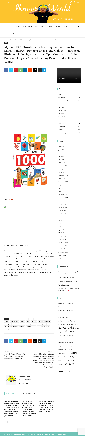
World (20, 329)
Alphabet (13, 319)
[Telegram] (44, 70)
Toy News (61, 123)
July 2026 (61, 150)
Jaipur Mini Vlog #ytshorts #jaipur (68, 281)
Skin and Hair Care (63, 120)
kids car (47, 321)
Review (22, 326)
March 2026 (61, 163)
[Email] (35, 70)
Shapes (29, 326)
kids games (60, 332)
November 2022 (63, 198)
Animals (20, 319)
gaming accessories (62, 321)
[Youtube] (81, 2)
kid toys (41, 321)
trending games (61, 367)
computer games (70, 310)
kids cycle (8, 324)
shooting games (73, 357)
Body (31, 319)
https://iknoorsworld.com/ (26, 379)
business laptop (61, 310)
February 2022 (62, 204)
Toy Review (16, 26)
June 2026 (61, 153)
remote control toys (62, 353)
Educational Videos (64, 101)
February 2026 (62, 166)
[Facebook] (67, 2)
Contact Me (11, 33)
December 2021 (62, 207)
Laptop (59, 335)
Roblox (60, 357)
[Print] (40, 70)
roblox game (66, 357)
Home (10, 26)
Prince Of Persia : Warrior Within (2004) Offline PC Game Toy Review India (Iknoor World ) (15, 356)
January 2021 (62, 239)
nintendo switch (62, 342)
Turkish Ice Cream (63, 285)
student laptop (71, 360)
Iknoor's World (10, 65)
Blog (42, 26)
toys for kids (45, 326)
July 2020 (61, 259)
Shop (65, 26)
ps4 (69, 346)
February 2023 (62, 195)
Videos (36, 26)
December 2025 (63, 172)
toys (39, 326)
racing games (70, 349)
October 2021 (62, 214)
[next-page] (8, 422)
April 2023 (61, 188)
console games (61, 314)
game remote (61, 317)
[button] (78, 26)
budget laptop (74, 307)
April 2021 (61, 230)
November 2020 (63, 246)
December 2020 (63, 243)
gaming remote (61, 324)
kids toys (15, 324)
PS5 (65, 349)
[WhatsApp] (20, 70)
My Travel (50, 26)
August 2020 (62, 255)
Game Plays (26, 26)
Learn (21, 324)
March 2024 (61, 179)
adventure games (69, 303)
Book (36, 319)
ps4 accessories (74, 346)
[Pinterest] (74, 2)
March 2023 (61, 191)
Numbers (35, 324)
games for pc (14, 321)
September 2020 (63, 252)
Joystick (77, 328)
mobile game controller (68, 335)
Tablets (60, 364)
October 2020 (62, 249)
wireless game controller (72, 367)
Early (48, 319)
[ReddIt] (30, 70)
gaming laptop (71, 321)
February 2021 (62, 236)
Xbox (68, 371)
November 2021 (63, 211)
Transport (8, 329)
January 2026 (62, 169)
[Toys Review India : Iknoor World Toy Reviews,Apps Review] (42, 11)
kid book (34, 321)
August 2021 (61, 220)
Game (18, 33)
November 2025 (63, 175)
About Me (58, 26)
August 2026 (62, 147)
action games (61, 303)
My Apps (61, 107)
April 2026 (61, 159)
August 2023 (62, 185)
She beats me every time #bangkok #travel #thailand (68, 273)
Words (15, 329)
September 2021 (63, 217)
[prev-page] (5, 422)
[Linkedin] (25, 70)
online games (70, 342)
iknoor (22, 321)
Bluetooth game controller (64, 307)
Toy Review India (63, 126)
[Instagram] (71, 2)
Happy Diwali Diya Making (66, 278)
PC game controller (62, 346)
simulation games (62, 360)
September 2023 (63, 182)
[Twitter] (78, 2)
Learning (28, 324)
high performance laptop (72, 324)
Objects (43, 324)
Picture (7, 326)
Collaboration (62, 98)
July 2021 (61, 223)
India (28, 321)
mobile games (61, 339)
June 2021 (61, 227)
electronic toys (69, 314)
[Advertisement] (29, 227)
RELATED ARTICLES (12, 393)
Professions (14, 326)
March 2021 (61, 233)
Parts (48, 324)
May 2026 (61, 156)
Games (67, 317)
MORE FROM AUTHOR (28, 393)
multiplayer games (70, 339)
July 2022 (61, 201)
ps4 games (60, 349)
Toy (34, 326)
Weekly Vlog (62, 133)
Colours (42, 319)
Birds (26, 319)
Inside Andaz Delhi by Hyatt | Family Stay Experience (68, 289)
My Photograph (62, 110)
